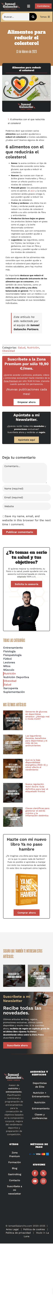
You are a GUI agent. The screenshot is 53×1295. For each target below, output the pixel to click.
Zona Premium (11, 381)
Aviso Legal (12, 1229)
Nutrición (33, 347)
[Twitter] (43, 1173)
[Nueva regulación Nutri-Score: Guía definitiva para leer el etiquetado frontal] (13, 793)
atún (32, 191)
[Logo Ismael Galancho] (10, 3)
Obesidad (8, 350)
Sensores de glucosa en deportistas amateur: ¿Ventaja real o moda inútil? (37, 715)
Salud (21, 347)
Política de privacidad (18, 1232)
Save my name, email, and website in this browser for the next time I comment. (26, 520)
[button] (5, 976)
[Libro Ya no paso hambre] (26, 874)
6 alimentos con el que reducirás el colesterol (26, 121)
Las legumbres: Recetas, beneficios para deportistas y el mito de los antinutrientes (36, 740)
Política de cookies (34, 1229)
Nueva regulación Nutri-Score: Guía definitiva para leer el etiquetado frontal (36, 788)
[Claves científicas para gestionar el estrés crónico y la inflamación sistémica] (13, 817)
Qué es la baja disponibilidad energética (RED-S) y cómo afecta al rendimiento (36, 765)
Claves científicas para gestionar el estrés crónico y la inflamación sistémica (37, 812)
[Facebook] (35, 1173)
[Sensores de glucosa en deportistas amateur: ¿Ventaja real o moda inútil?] (13, 720)
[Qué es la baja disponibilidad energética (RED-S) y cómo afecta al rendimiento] (13, 768)
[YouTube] (35, 1181)
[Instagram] (43, 1181)
